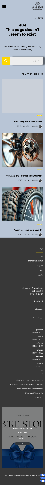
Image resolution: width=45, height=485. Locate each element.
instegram (38, 309)
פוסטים (39, 115)
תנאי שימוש (39, 397)
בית (42, 256)
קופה (41, 270)
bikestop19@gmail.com (32, 288)
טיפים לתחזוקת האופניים (34, 393)
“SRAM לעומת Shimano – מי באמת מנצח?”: (24, 175)
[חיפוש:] (26, 61)
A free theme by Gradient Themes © (22, 475)
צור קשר (40, 265)
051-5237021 (37, 291)
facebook (38, 301)
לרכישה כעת (22, 443)
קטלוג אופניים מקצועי (35, 260)
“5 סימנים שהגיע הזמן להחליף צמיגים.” (28, 230)
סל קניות (40, 275)
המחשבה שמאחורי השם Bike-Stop (28, 121)
